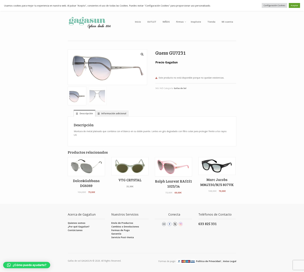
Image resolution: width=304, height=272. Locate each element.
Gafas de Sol (180, 88)
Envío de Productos (122, 222)
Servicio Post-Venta (122, 237)
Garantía (116, 233)
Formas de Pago (120, 230)
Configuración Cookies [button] (274, 5)
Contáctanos (75, 230)
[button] (142, 54)
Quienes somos (76, 222)
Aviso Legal (229, 261)
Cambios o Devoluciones (125, 226)
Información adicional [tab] (113, 113)
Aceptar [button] (294, 5)
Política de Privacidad (208, 261)
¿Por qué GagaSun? (78, 226)
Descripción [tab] (86, 113)
